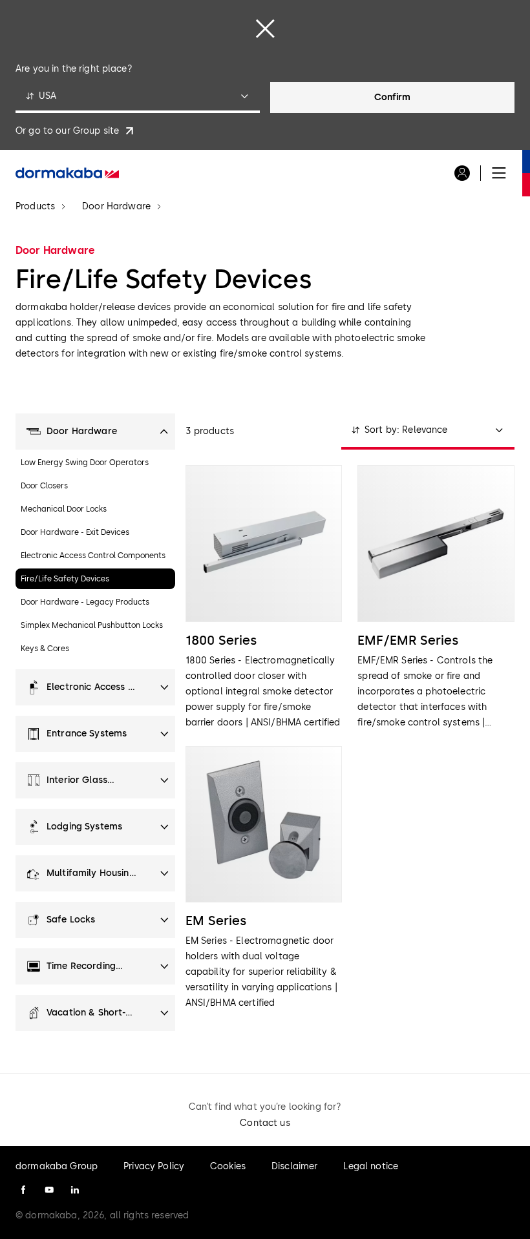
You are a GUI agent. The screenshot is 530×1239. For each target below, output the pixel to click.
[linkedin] (75, 1189)
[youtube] (49, 1189)
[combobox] (138, 97)
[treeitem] (95, 431)
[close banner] (265, 28)
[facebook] (23, 1189)
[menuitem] (67, 173)
